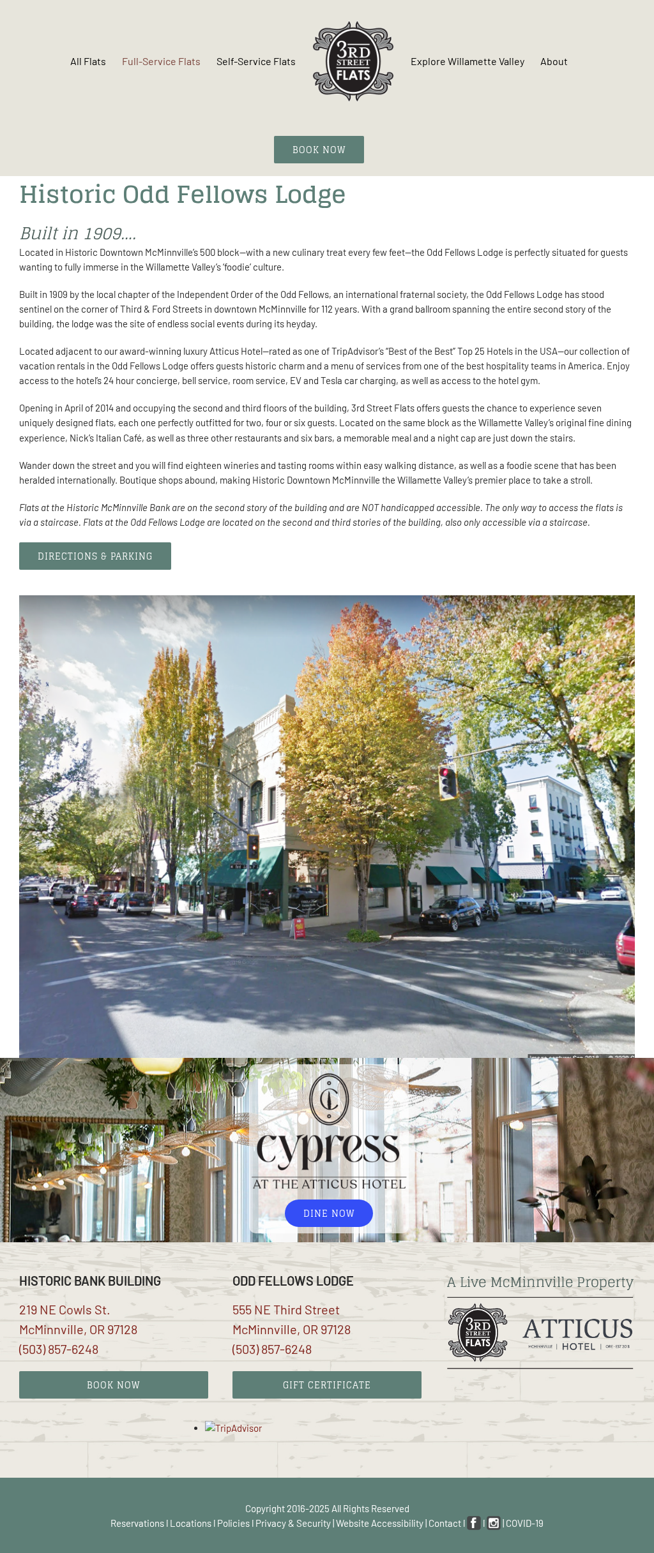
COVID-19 (525, 1523)
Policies (233, 1523)
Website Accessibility (379, 1523)
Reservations (137, 1523)
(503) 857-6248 (58, 1348)
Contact (445, 1523)
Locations (190, 1523)
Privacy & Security (293, 1523)
